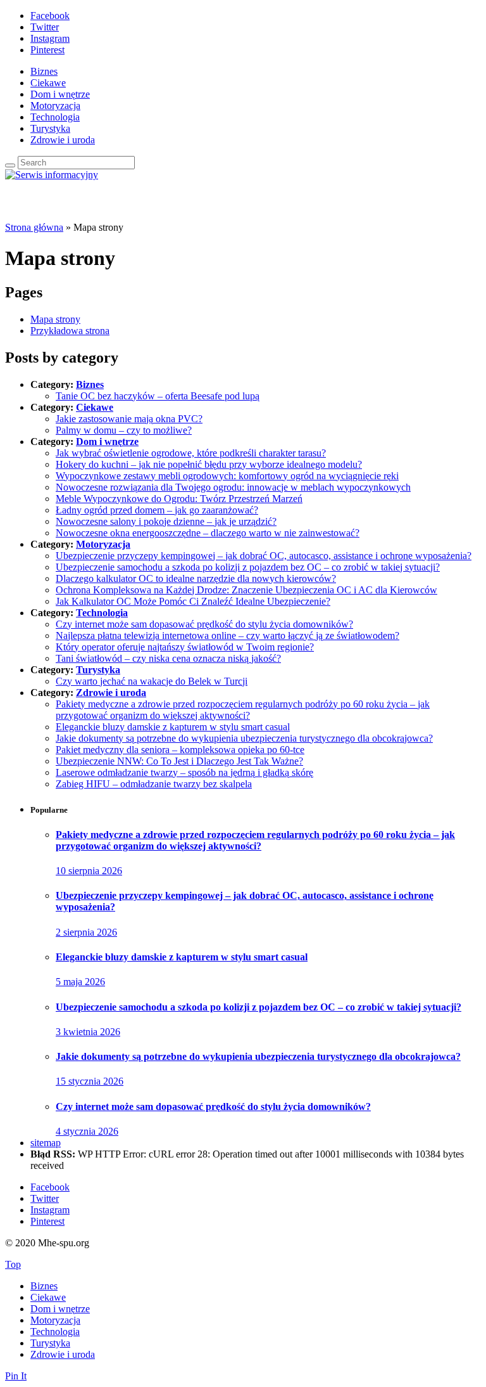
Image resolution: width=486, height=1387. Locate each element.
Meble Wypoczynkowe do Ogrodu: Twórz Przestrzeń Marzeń (179, 498)
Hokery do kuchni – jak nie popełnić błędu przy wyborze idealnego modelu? (209, 464)
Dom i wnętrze (60, 94)
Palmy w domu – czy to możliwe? (124, 430)
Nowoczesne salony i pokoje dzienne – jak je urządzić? (166, 521)
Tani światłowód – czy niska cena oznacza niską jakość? (168, 658)
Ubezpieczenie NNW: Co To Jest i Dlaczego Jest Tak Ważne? (179, 761)
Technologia (55, 117)
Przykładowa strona (69, 330)
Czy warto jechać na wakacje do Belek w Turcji (151, 681)
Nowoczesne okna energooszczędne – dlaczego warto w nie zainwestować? (207, 532)
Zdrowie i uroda (62, 139)
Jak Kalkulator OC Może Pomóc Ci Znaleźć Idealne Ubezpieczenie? (193, 601)
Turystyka (50, 128)
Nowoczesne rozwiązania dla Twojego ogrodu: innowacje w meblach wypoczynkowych (233, 487)
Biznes (44, 71)
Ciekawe (48, 82)
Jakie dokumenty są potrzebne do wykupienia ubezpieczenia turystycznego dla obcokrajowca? (244, 738)
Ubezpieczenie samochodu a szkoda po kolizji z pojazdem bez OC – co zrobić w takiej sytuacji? (248, 567)
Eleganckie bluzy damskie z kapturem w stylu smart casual (173, 726)
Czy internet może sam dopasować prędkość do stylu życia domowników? (204, 624)
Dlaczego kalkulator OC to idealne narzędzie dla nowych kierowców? (196, 578)
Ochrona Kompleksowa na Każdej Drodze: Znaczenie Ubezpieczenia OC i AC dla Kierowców (246, 589)
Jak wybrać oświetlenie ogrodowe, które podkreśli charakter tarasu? (191, 453)
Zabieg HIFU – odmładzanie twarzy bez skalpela (154, 783)
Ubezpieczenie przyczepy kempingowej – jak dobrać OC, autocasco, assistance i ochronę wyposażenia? (263, 555)
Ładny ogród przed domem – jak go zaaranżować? (157, 510)
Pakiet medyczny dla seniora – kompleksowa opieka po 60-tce (180, 749)
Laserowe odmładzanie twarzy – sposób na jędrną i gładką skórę (184, 772)
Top (13, 1264)
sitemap (45, 1142)
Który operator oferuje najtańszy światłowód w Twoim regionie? (185, 647)
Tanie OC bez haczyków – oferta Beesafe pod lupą (157, 395)
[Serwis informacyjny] (51, 174)
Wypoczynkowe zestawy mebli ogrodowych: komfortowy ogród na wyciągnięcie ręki (227, 475)
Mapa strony (55, 319)
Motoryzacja (55, 105)
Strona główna (34, 227)
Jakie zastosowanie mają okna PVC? (129, 418)
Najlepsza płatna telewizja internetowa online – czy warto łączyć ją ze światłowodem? (227, 635)
